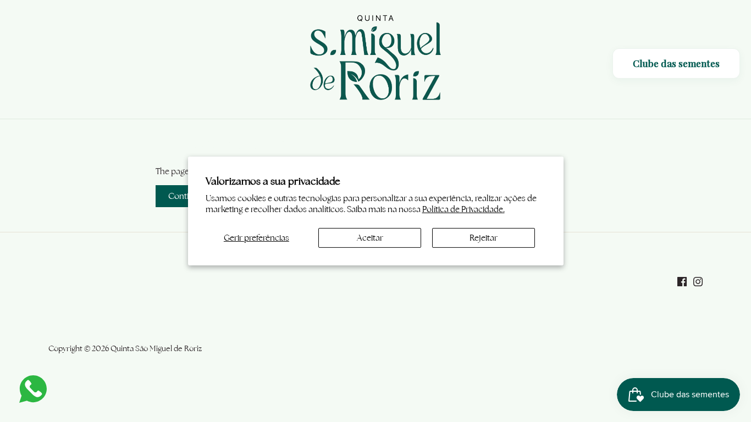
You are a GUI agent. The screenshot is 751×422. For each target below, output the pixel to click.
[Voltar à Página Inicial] (375, 59)
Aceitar (370, 237)
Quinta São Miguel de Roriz (156, 348)
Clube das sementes (676, 63)
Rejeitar (484, 237)
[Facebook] (682, 280)
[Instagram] (698, 280)
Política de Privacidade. (463, 209)
